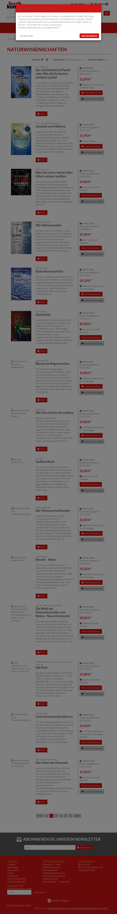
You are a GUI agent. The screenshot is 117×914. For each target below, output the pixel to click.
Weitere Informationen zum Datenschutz (39, 27)
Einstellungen (27, 35)
